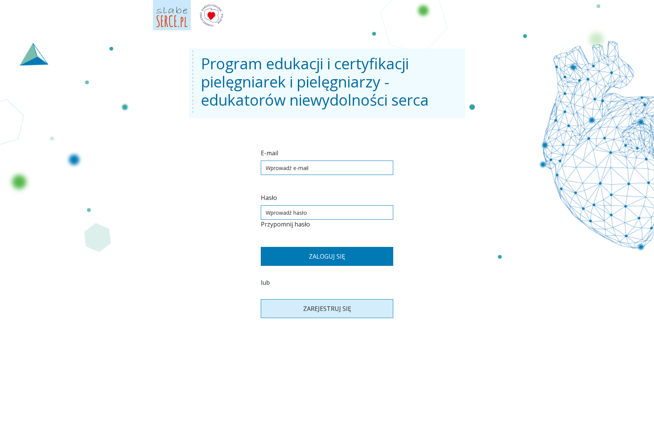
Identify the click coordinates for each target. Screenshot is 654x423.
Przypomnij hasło (285, 224)
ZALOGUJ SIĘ (327, 256)
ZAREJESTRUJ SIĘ (327, 308)
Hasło (269, 198)
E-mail (269, 153)
